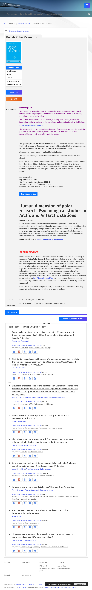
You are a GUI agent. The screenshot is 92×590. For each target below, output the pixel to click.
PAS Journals (43, 566)
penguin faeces (39, 476)
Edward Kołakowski (19, 421)
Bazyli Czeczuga (18, 490)
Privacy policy (43, 584)
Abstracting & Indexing (14, 84)
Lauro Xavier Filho (18, 469)
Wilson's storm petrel (36, 348)
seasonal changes (55, 428)
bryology (29, 547)
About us (43, 562)
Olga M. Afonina (30, 540)
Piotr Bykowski (17, 445)
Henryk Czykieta (18, 397)
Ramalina (15, 499)
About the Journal (13, 68)
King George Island (36, 497)
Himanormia (74, 497)
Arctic (22, 547)
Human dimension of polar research (51, 239)
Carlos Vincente (45, 469)
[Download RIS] (25, 352)
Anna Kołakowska (32, 469)
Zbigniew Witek (42, 397)
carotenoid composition (28, 499)
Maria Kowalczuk (30, 445)
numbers (44, 374)
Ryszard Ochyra (18, 540)
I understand (80, 584)
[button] (19, 352)
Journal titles (24, 24)
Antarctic (23, 374)
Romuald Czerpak (46, 490)
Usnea (67, 497)
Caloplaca (60, 497)
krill (29, 428)
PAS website (26, 575)
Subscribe (14, 92)
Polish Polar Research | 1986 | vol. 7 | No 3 (26, 345)
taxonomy (36, 547)
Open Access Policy (13, 81)
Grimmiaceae (46, 547)
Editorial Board (11, 71)
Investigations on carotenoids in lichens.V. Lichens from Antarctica (43, 487)
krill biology (48, 404)
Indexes (61, 562)
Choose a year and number (73, 319)
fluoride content (37, 452)
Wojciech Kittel (30, 397)
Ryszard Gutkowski (32, 490)
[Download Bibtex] (30, 352)
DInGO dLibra (23, 587)
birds (30, 374)
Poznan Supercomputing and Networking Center (60, 587)
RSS (15, 99)
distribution (36, 374)
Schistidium (55, 547)
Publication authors (64, 569)
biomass (51, 374)
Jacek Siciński (17, 516)
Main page (26, 562)
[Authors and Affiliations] (35, 352)
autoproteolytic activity (40, 428)
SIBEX (31, 404)
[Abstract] (14, 352)
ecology (48, 348)
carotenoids (50, 476)
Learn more (67, 584)
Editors (9, 74)
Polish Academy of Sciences (25, 584)
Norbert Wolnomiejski (57, 397)
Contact (9, 78)
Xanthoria (52, 497)
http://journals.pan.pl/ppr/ (43, 278)
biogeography (34, 523)
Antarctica (24, 348)
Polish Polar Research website (31, 126)
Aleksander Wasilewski (20, 341)
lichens (30, 476)
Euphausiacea (39, 404)
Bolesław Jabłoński (19, 368)
